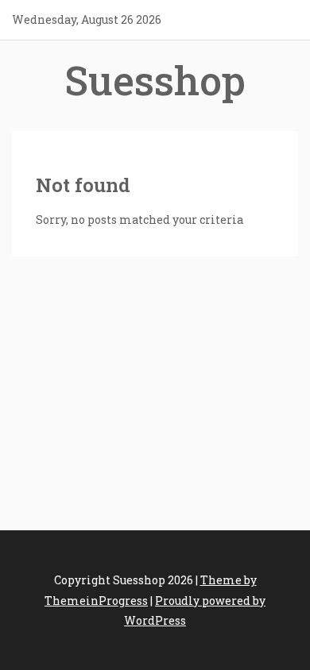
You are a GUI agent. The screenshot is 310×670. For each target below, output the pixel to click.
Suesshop (155, 80)
